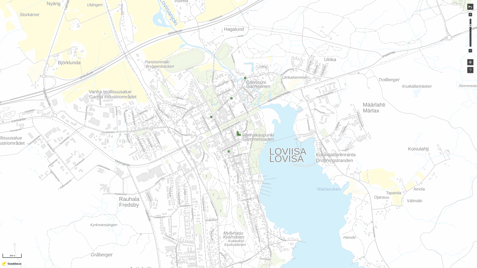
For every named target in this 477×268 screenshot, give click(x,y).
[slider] (470, 25)
